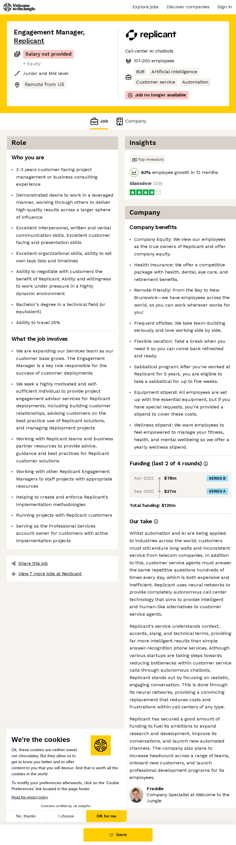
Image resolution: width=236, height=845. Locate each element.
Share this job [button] (33, 563)
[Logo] (19, 7)
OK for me (106, 816)
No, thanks (26, 816)
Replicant (29, 41)
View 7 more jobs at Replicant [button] (50, 573)
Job (104, 121)
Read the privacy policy (30, 797)
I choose (66, 816)
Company (135, 121)
